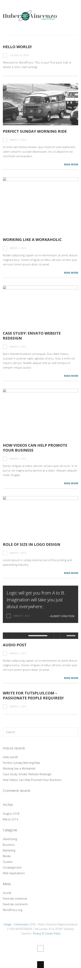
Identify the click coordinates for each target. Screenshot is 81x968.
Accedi (7, 893)
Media (7, 856)
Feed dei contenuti (15, 898)
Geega (7, 924)
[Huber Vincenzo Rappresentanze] (30, 18)
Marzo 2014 (10, 819)
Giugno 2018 (11, 813)
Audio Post (15, 644)
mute (63, 635)
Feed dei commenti (15, 904)
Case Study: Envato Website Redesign (32, 336)
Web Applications (14, 873)
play (6, 635)
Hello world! (17, 46)
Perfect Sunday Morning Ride (35, 131)
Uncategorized (12, 867)
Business (9, 844)
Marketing (9, 850)
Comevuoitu (21, 924)
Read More (71, 164)
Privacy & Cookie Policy (46, 933)
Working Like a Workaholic (32, 239)
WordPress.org (12, 910)
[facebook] (40, 948)
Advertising (10, 839)
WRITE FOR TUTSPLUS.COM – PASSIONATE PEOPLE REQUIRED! (33, 695)
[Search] (74, 732)
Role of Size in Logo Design (31, 544)
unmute (57, 635)
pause (12, 635)
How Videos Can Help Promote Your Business (35, 448)
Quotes (8, 862)
